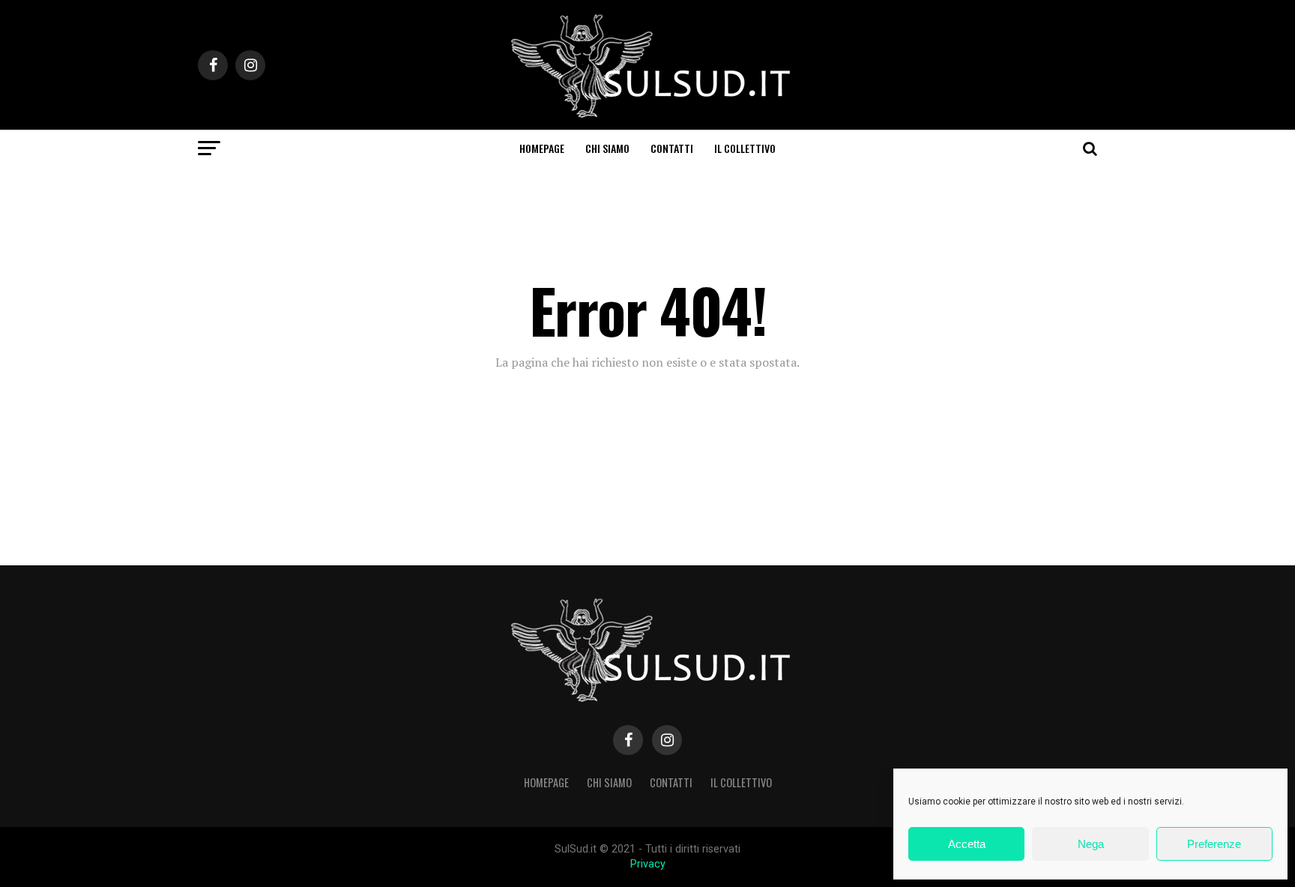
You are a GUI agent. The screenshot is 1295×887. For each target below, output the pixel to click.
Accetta (966, 844)
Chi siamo (607, 148)
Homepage (541, 148)
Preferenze (1214, 844)
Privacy (647, 864)
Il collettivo (745, 148)
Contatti (671, 148)
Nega (1091, 844)
